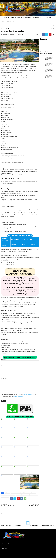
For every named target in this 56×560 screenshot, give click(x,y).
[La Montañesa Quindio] (42, 77)
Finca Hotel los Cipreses (48, 65)
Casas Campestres (32, 492)
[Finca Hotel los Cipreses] (42, 65)
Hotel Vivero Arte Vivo (49, 71)
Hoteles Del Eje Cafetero (8, 34)
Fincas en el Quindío (5, 28)
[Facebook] (43, 34)
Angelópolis (18, 525)
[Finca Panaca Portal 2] (48, 520)
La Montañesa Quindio (48, 77)
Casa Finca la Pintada (6, 525)
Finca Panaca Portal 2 (48, 525)
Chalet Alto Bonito (34, 505)
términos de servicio (18, 396)
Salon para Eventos (34, 494)
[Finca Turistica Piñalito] (47, 45)
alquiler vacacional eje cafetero (17, 492)
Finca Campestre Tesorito (8, 505)
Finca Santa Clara (33, 525)
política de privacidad (28, 394)
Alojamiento (7, 492)
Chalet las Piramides (5, 494)
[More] (53, 34)
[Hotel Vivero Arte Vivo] (42, 71)
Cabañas (25, 492)
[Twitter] (46, 34)
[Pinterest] (50, 34)
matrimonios (18, 494)
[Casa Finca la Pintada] (7, 520)
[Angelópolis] (21, 520)
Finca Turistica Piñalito (46, 53)
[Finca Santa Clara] (35, 520)
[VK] (21, 498)
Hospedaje (13, 494)
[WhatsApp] (25, 498)
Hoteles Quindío (48, 75)
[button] (53, 25)
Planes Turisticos (25, 494)
